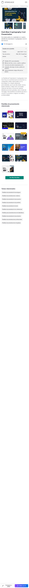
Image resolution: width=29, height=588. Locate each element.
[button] (7, 585)
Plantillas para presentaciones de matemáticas (13, 212)
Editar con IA (22, 585)
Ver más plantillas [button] (14, 177)
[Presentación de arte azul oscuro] (21, 147)
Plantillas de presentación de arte (10, 206)
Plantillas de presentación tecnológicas (11, 192)
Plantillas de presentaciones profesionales (12, 219)
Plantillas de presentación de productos (11, 216)
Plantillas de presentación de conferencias (12, 209)
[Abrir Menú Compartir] (26, 44)
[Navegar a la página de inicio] (7, 2)
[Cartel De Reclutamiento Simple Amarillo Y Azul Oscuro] (8, 136)
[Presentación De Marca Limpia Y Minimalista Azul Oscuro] (8, 169)
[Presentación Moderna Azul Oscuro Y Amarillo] (8, 125)
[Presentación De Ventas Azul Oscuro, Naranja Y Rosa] (8, 158)
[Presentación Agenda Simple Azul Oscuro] (21, 115)
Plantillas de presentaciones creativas (11, 195)
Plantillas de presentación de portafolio (11, 202)
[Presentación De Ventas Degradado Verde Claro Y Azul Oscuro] (21, 125)
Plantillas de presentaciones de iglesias (11, 222)
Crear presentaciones (13, 6)
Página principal (4, 6)
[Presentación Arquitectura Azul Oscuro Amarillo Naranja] (8, 147)
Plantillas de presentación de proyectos (11, 199)
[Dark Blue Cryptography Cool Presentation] (21, 158)
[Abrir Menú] (26, 2)
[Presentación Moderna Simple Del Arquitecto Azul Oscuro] (21, 136)
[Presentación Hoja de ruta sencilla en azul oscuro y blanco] (8, 115)
